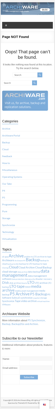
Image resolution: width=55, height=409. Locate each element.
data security (30, 279)
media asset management (27, 291)
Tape (17, 301)
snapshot (36, 298)
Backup (6, 142)
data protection (18, 279)
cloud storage (9, 271)
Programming (9, 204)
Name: (6, 358)
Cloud (5, 149)
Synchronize (8, 225)
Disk (5, 282)
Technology (8, 231)
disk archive (15, 283)
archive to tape (44, 256)
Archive (6, 128)
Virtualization (9, 238)
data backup (34, 271)
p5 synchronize (25, 297)
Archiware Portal (11, 135)
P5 (3, 197)
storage (43, 298)
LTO (31, 282)
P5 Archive (20, 293)
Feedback (7, 156)
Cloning (5, 268)
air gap (5, 256)
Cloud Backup (43, 267)
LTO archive (41, 282)
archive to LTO (30, 256)
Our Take (7, 183)
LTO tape (17, 286)
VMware (6, 304)
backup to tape (40, 264)
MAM (28, 287)
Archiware (8, 260)
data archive (23, 272)
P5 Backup (38, 294)
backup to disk (13, 264)
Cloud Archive (27, 267)
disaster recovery (43, 279)
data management (25, 273)
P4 (3, 190)
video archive (29, 301)
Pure (4, 211)
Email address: (10, 367)
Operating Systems (12, 176)
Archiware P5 (20, 260)
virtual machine (43, 301)
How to (6, 163)
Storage (6, 218)
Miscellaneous (9, 169)
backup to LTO (26, 264)
